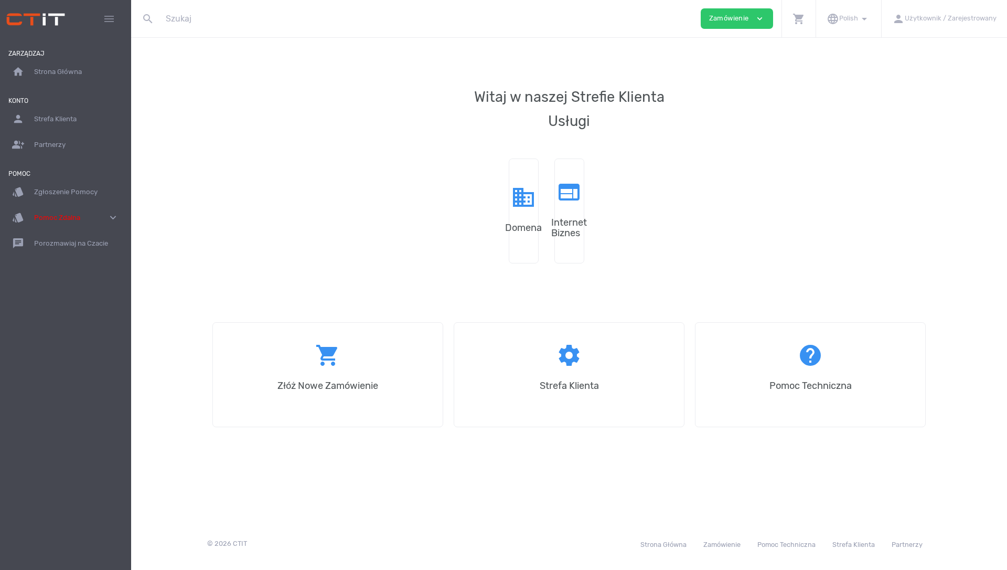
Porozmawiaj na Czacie (60, 243)
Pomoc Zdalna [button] (65, 218)
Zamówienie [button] (737, 19)
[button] (798, 18)
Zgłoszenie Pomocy (55, 192)
